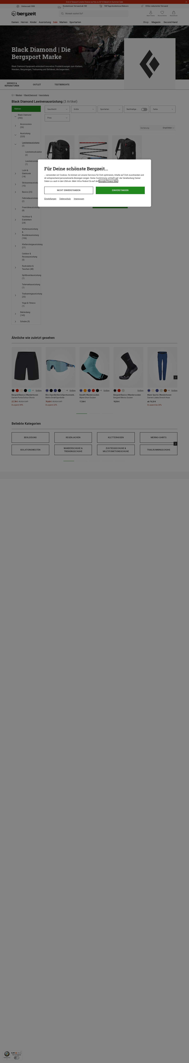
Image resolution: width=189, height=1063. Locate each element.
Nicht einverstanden (68, 190)
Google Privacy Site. (108, 181)
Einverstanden (120, 190)
